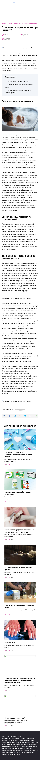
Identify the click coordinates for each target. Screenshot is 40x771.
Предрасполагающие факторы (18, 81)
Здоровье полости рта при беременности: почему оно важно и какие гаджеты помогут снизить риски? (19, 680)
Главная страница (7, 23)
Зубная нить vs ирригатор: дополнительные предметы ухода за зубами (18, 454)
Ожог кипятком (10, 643)
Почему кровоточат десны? (14, 718)
